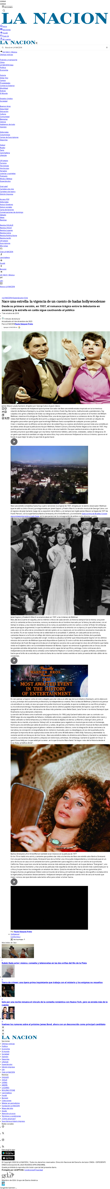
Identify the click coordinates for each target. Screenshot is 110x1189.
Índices (3, 91)
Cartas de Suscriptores (9, 137)
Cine (25, 298)
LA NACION (7, 298)
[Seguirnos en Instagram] (3, 1140)
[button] (55, 164)
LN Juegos (4, 160)
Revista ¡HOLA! (6, 228)
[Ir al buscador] (4, 10)
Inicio (5, 26)
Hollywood (15, 934)
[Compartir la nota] (3, 411)
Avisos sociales (6, 207)
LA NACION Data (6, 65)
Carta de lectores (7, 210)
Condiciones (29, 1170)
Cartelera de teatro (7, 191)
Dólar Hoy (4, 78)
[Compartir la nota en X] (5, 418)
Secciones (7, 30)
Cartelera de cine (7, 189)
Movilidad (4, 88)
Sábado (3, 215)
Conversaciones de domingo (11, 212)
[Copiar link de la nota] (3, 415)
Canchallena (5, 153)
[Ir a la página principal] (55, 23)
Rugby (2, 147)
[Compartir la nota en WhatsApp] (5, 411)
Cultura (3, 114)
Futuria (3, 75)
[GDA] (8, 1178)
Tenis (2, 150)
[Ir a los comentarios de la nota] (5, 408)
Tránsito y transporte (8, 60)
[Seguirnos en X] (3, 1134)
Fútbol (2, 145)
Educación (4, 111)
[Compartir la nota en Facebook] (3, 418)
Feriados (3, 171)
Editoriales (4, 132)
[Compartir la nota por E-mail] (8, 418)
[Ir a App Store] (8, 1159)
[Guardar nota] (3, 408)
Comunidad (4, 116)
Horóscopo (4, 168)
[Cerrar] (36, 43)
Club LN (6, 36)
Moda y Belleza (6, 178)
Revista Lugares (6, 230)
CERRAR (3, 1)
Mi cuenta (7, 39)
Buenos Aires (5, 106)
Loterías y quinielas (8, 173)
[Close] (3, 1027)
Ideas (2, 217)
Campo (3, 80)
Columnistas (5, 135)
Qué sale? (4, 186)
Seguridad (4, 109)
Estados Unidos (6, 98)
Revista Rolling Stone (8, 235)
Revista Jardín (5, 238)
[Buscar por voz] (107, 47)
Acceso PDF (4, 199)
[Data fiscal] (3, 1185)
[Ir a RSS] (3, 1147)
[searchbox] (54, 47)
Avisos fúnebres (6, 204)
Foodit (5, 33)
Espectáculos (17, 298)
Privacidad (38, 1170)
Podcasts (3, 176)
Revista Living (5, 233)
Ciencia (3, 122)
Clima (2, 62)
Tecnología (4, 166)
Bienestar (4, 119)
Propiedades (5, 83)
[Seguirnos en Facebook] (3, 1127)
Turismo (3, 163)
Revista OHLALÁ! (6, 225)
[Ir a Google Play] (8, 1154)
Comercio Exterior (7, 85)
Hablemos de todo (7, 124)
